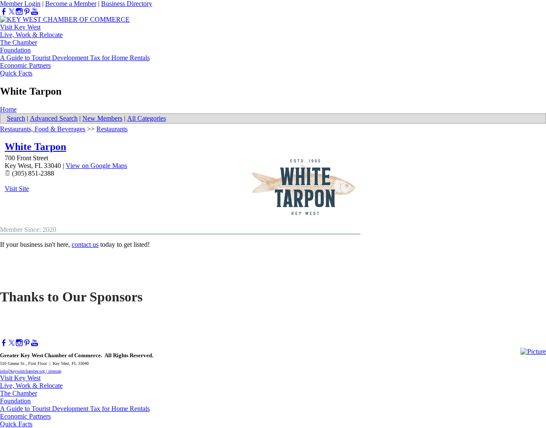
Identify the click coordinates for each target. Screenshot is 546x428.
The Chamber (18, 42)
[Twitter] (11, 11)
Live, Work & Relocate (31, 34)
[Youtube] (34, 11)
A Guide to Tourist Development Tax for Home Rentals (75, 57)
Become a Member (70, 3)
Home (8, 109)
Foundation (15, 50)
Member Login (20, 3)
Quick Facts (16, 73)
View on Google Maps (96, 165)
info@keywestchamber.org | (24, 371)
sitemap (54, 371)
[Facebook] (3, 11)
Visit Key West (20, 27)
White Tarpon (35, 146)
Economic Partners (25, 65)
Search (16, 118)
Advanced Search (54, 118)
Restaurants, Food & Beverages (42, 129)
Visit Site (17, 188)
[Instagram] (19, 11)
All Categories (146, 118)
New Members (102, 118)
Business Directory (126, 3)
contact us (85, 244)
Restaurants (112, 129)
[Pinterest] (26, 11)
